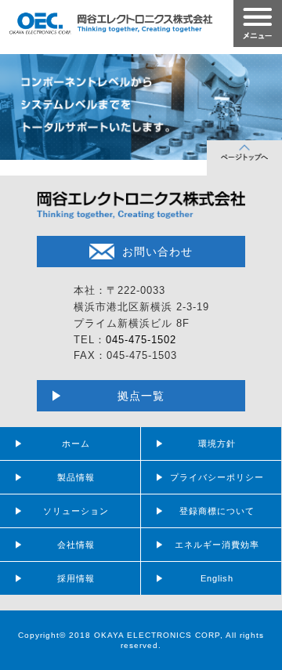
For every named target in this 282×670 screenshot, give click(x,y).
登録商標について (217, 511)
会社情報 (76, 544)
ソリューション (76, 511)
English (217, 578)
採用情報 (76, 578)
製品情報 (76, 477)
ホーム (76, 443)
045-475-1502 (141, 340)
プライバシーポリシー (217, 477)
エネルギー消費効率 (217, 544)
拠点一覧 (141, 395)
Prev (20, 103)
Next (261, 103)
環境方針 (217, 443)
